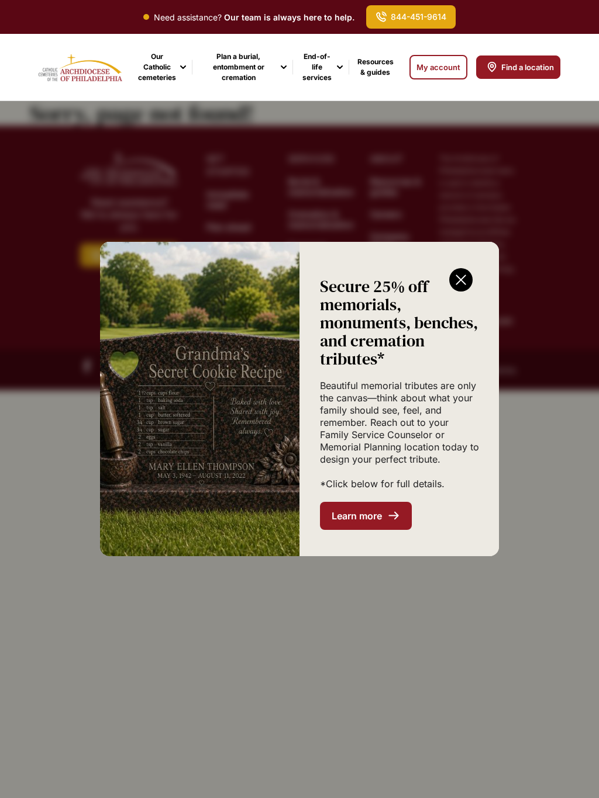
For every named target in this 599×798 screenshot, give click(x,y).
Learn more (357, 516)
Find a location (527, 67)
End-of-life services (317, 67)
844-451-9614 (418, 17)
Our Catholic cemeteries (157, 67)
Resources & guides (375, 67)
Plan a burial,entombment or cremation (238, 67)
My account (438, 67)
